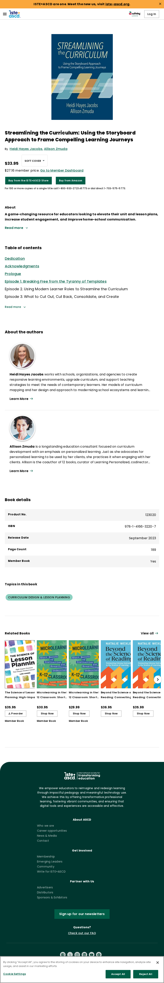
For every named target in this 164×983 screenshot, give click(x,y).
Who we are (45, 826)
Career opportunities (52, 831)
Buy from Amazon (70, 180)
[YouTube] (91, 955)
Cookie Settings (14, 974)
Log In (151, 14)
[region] (82, 969)
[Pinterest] (99, 955)
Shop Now (47, 713)
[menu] (4, 14)
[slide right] (158, 680)
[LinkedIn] (84, 955)
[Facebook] (63, 955)
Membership (46, 857)
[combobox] (34, 160)
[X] (70, 955)
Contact (43, 841)
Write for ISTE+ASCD (51, 872)
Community (45, 867)
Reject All (145, 974)
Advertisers (45, 887)
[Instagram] (77, 955)
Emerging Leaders (49, 862)
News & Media (47, 836)
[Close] (157, 962)
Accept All (118, 974)
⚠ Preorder (15, 713)
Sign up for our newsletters (82, 914)
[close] (160, 4)
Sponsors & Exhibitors (52, 897)
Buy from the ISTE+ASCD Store (28, 180)
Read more (13, 307)
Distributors (45, 892)
